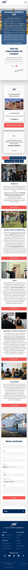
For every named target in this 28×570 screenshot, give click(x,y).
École (4, 472)
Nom (4, 443)
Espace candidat (20, 545)
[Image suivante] (25, 425)
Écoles (18, 537)
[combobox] (5, 467)
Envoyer (14, 497)
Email (4, 457)
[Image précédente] (3, 425)
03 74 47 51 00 (15, 113)
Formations (19, 535)
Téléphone (5, 464)
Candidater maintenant (14, 125)
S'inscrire (18, 548)
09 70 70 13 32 (8, 537)
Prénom (4, 450)
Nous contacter (6, 543)
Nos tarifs (18, 543)
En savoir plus (14, 207)
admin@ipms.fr (8, 535)
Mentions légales (6, 545)
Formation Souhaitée (7, 478)
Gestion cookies (6, 548)
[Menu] (26, 2)
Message (4, 485)
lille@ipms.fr (15, 119)
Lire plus (13, 66)
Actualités (18, 540)
